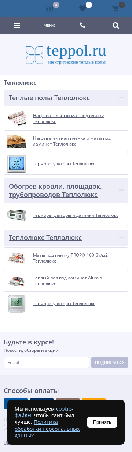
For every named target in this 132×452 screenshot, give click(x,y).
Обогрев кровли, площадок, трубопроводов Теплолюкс (55, 190)
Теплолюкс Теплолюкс (45, 237)
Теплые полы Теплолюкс (49, 97)
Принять (102, 422)
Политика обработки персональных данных (47, 428)
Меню (50, 25)
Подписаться (110, 362)
